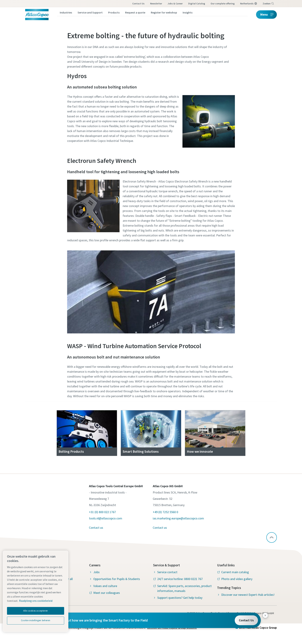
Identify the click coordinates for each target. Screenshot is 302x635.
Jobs (96, 572)
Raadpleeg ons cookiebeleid (35, 600)
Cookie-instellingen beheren (35, 620)
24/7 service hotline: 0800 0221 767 (180, 579)
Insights (187, 12)
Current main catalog (235, 572)
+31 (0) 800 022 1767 (102, 512)
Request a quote (135, 12)
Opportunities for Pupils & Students (116, 579)
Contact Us (246, 620)
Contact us (138, 3)
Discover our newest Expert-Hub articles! (248, 595)
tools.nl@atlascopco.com (105, 518)
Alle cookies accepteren (35, 610)
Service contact (167, 572)
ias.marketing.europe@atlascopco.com (178, 518)
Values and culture (105, 586)
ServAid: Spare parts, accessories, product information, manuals (184, 588)
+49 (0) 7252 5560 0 (165, 512)
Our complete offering (223, 3)
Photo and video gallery (236, 579)
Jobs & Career (175, 3)
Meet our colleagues (106, 593)
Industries (66, 12)
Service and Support (90, 12)
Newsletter (156, 3)
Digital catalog (196, 3)
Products (114, 12)
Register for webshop (164, 12)
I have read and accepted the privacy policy (143, 268)
